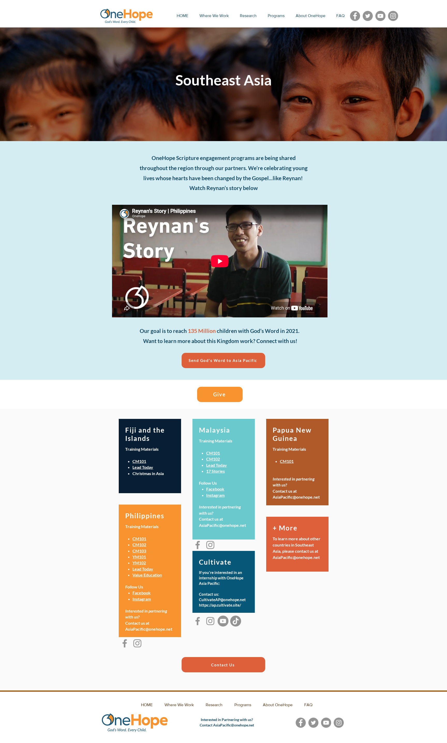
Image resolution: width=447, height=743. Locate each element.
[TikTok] (235, 621)
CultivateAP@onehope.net (222, 599)
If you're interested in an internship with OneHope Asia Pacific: (221, 578)
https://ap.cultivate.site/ (220, 605)
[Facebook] (355, 16)
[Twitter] (368, 16)
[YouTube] (380, 16)
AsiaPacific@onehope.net (296, 557)
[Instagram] (393, 16)
